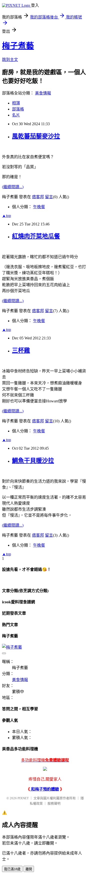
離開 (29, 869)
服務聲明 (54, 803)
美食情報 (43, 93)
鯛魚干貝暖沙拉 (33, 460)
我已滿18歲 (12, 869)
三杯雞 (21, 350)
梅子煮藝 (18, 45)
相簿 (16, 103)
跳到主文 (10, 59)
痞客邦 (38, 197)
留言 (49, 197)
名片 (16, 115)
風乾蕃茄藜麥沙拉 (36, 136)
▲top (6, 215)
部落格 (18, 109)
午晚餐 (39, 207)
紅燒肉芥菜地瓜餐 (36, 236)
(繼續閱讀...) (13, 187)
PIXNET (23, 798)
